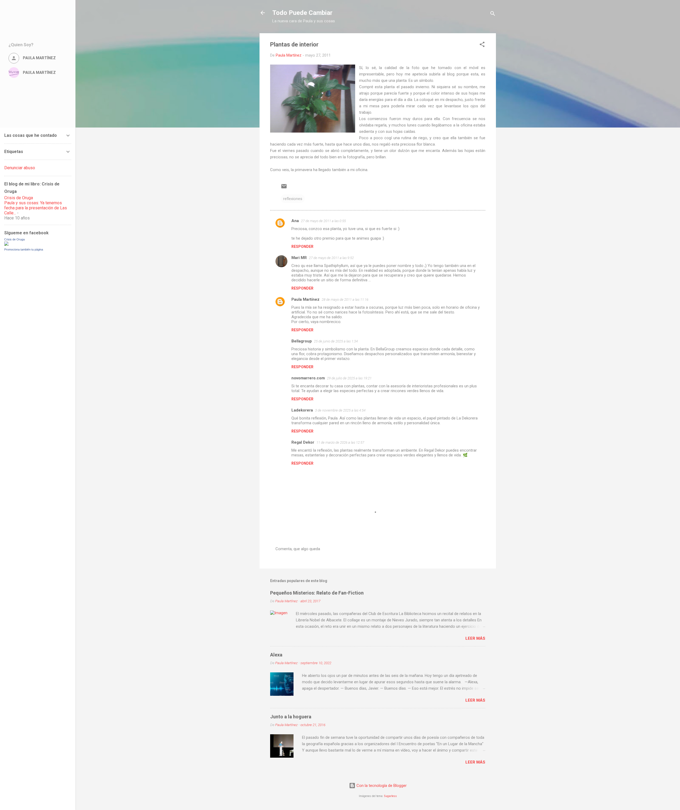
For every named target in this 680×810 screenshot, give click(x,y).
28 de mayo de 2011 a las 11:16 (345, 300)
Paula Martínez (305, 299)
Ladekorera (302, 410)
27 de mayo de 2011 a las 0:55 (323, 221)
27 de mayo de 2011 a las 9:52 (331, 258)
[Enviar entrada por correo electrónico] (284, 188)
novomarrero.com (308, 378)
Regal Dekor (302, 442)
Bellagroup (301, 341)
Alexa (276, 655)
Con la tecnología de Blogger (381, 785)
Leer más (475, 638)
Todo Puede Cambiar (302, 12)
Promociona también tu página (23, 249)
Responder (302, 246)
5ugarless (390, 796)
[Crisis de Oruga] (6, 244)
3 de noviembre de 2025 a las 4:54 (340, 410)
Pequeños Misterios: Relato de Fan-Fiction (317, 593)
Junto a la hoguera (290, 716)
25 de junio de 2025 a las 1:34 (336, 341)
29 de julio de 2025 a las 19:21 (349, 378)
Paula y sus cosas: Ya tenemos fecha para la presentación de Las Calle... (35, 207)
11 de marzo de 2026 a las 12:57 (340, 442)
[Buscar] (493, 14)
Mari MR (299, 257)
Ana (295, 220)
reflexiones (292, 198)
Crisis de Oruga (18, 197)
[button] (482, 45)
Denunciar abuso (19, 167)
